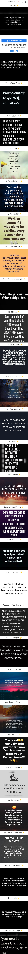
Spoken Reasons (8, 2)
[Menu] (25, 2)
